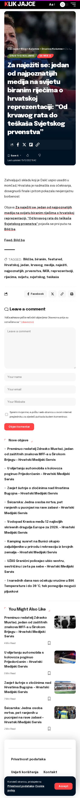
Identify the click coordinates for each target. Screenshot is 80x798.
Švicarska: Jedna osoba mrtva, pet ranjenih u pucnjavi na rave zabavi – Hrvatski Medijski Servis (39, 508)
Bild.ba (9, 229)
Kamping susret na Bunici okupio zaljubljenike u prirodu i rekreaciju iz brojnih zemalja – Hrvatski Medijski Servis (38, 547)
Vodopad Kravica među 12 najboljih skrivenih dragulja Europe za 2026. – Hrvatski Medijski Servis (39, 527)
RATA (46, 271)
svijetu (23, 277)
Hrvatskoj (11, 265)
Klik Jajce (19, 4)
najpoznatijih (14, 271)
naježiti (61, 265)
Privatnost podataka (20, 786)
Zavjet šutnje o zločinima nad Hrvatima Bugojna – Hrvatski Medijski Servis (27, 687)
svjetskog (37, 277)
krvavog (37, 265)
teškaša (53, 277)
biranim (40, 259)
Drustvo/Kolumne (22, 56)
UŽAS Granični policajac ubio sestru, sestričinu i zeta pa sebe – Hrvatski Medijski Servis (39, 566)
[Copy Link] (38, 144)
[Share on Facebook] (18, 144)
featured (55, 259)
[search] (44, 4)
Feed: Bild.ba (14, 240)
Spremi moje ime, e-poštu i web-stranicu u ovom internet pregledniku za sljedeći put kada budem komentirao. (40, 414)
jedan (24, 265)
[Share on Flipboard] (31, 144)
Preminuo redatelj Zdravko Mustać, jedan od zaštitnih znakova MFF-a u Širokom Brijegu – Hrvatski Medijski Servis (38, 454)
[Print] (72, 294)
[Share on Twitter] (24, 144)
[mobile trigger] (72, 4)
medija (49, 265)
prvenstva (33, 271)
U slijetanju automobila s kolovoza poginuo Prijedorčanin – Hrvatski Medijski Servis (37, 474)
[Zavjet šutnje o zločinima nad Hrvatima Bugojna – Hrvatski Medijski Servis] (65, 687)
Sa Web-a (45, 56)
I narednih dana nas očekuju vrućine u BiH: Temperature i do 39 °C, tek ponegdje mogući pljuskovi (40, 586)
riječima (10, 277)
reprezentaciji (62, 271)
